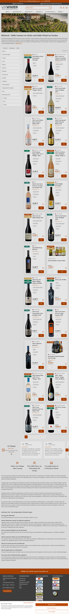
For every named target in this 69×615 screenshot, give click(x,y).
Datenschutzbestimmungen (28, 602)
